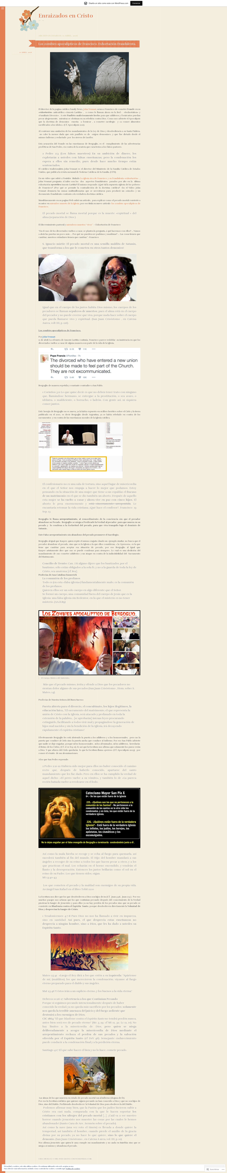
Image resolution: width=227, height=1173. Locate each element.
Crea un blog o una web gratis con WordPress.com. (65, 1159)
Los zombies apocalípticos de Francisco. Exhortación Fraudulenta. (87, 44)
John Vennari (89, 109)
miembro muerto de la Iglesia (64, 203)
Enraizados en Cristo (65, 15)
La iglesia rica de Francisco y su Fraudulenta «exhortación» (109, 178)
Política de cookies (73, 1169)
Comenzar (136, 3)
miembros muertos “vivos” (79, 224)
